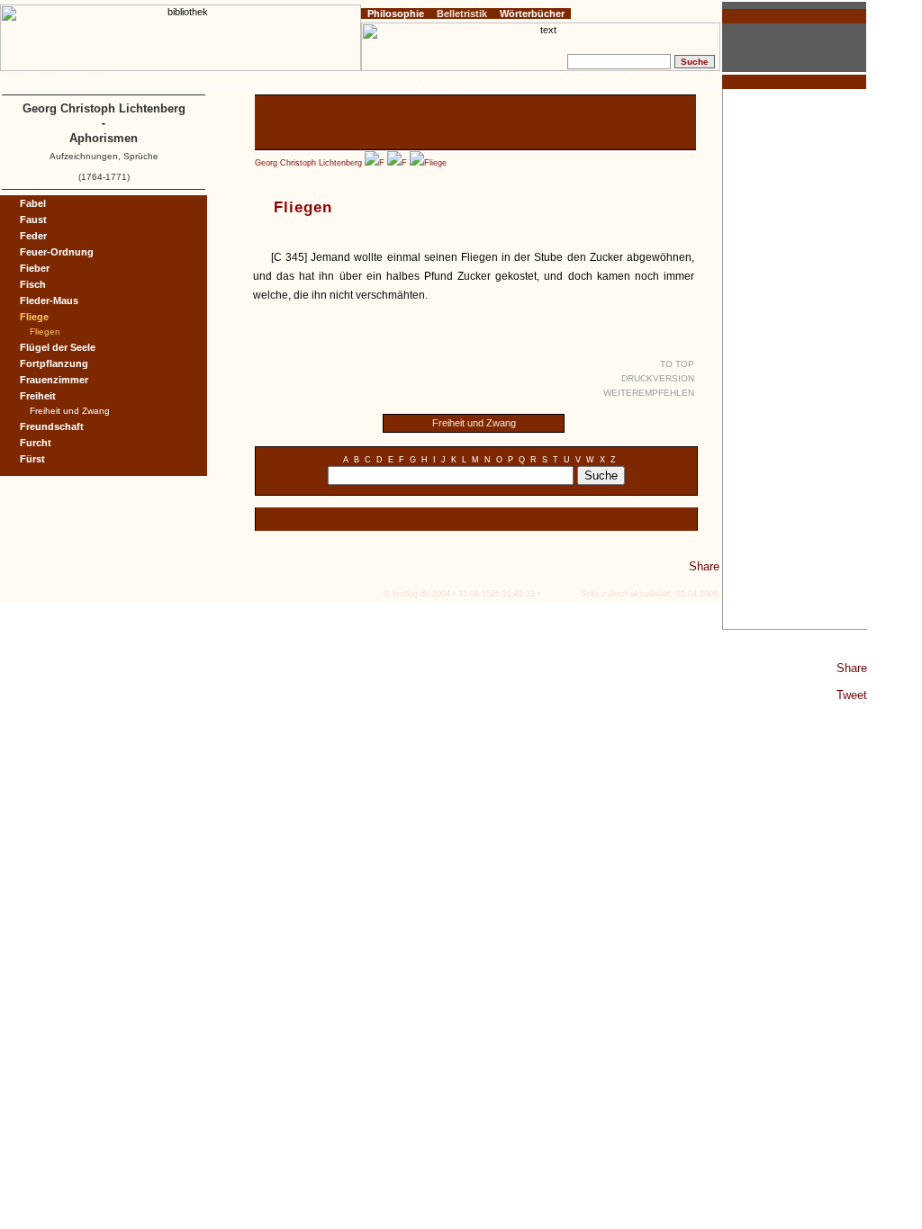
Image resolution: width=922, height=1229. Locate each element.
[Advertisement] (795, 359)
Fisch (33, 284)
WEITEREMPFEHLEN (648, 393)
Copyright (99, 80)
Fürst (32, 458)
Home (16, 80)
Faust (33, 219)
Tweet (851, 695)
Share (851, 668)
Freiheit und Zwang (474, 422)
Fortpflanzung (54, 363)
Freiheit (38, 395)
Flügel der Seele (57, 347)
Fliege (435, 162)
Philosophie (395, 13)
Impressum (54, 80)
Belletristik (462, 13)
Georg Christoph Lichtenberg (308, 162)
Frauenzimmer (54, 379)
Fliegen (45, 331)
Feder (33, 235)
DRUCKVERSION (657, 378)
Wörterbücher (532, 13)
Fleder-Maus (49, 300)
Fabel (33, 203)
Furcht (35, 442)
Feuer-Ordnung (57, 252)
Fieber (35, 268)
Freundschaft (52, 426)
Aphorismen (103, 138)
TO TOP (677, 364)
